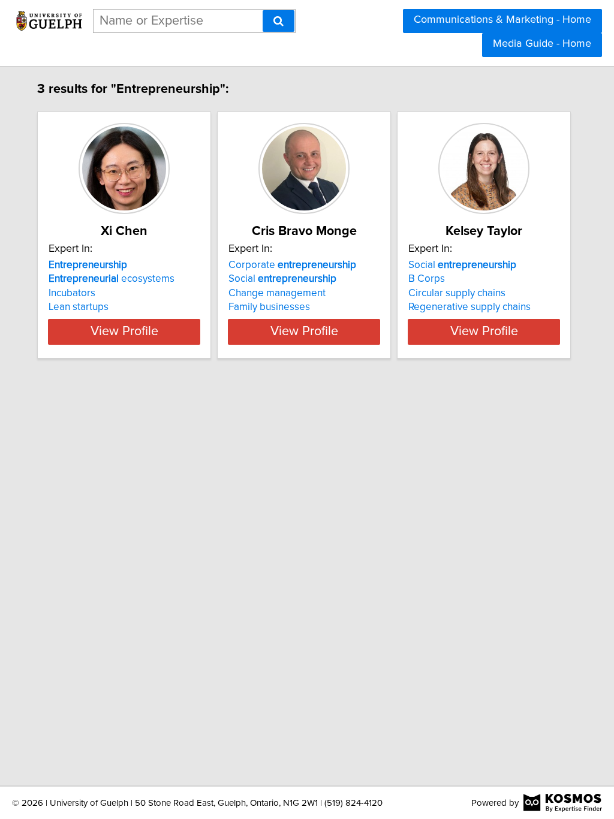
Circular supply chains (456, 293)
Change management (277, 293)
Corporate (292, 265)
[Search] (278, 21)
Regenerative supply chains (469, 307)
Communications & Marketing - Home (502, 19)
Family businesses (269, 307)
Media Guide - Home (542, 43)
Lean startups (79, 307)
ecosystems (111, 278)
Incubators (72, 293)
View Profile (124, 331)
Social (282, 278)
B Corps (426, 278)
